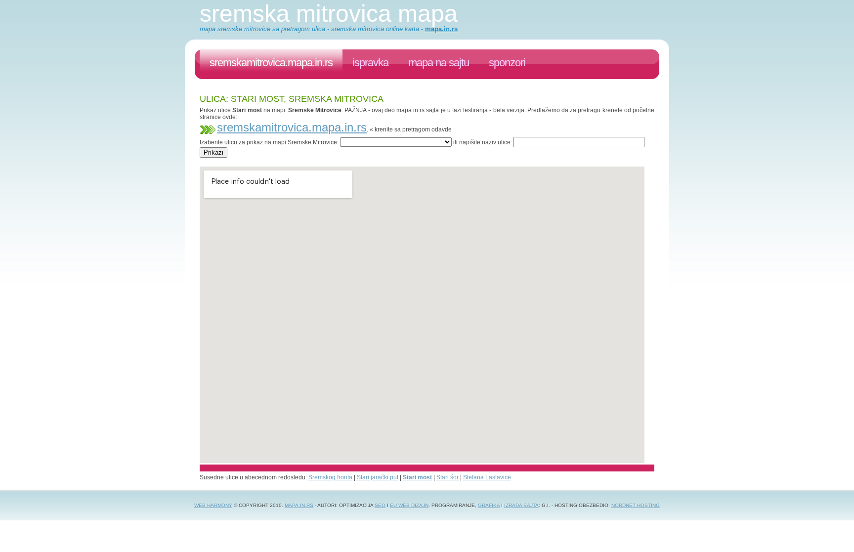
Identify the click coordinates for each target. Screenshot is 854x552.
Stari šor (447, 477)
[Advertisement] (379, 161)
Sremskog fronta (330, 477)
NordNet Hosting (635, 505)
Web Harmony (213, 505)
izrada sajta (521, 505)
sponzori (507, 62)
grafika (489, 505)
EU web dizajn (409, 505)
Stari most (417, 477)
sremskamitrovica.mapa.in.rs (271, 62)
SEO (380, 505)
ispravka (370, 62)
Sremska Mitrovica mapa (329, 13)
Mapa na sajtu (438, 62)
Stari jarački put (377, 477)
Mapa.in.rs (299, 505)
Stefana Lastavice (487, 477)
